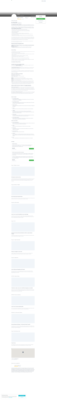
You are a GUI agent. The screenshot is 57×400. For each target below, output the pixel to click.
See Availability (31, 148)
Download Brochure (40, 20)
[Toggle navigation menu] (45, 1)
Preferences (22, 397)
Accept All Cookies (22, 395)
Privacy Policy (10, 397)
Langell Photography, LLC (17, 365)
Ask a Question (40, 22)
